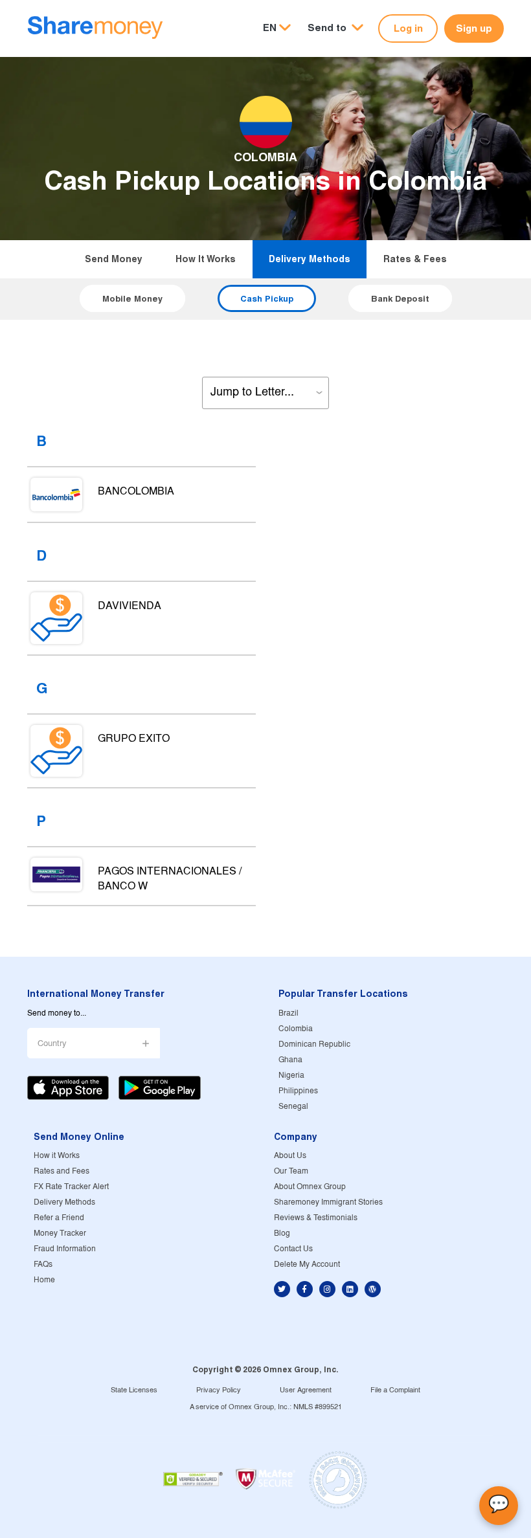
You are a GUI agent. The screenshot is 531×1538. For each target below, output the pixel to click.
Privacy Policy (218, 1390)
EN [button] (270, 27)
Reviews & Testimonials (315, 1217)
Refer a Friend (59, 1217)
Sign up (474, 28)
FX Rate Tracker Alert (71, 1186)
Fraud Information (65, 1248)
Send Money (113, 259)
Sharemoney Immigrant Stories (328, 1202)
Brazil (288, 1013)
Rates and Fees (61, 1171)
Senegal (293, 1106)
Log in (408, 28)
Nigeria (291, 1075)
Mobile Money (132, 298)
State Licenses (134, 1390)
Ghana (290, 1059)
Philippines (298, 1091)
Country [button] (52, 1043)
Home (44, 1280)
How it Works (205, 259)
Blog (282, 1233)
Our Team (291, 1171)
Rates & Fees (415, 259)
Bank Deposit (400, 298)
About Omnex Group (310, 1186)
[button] (335, 28)
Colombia (295, 1028)
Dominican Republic (314, 1044)
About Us (290, 1155)
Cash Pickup (266, 298)
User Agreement (306, 1390)
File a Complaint (395, 1390)
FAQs (43, 1264)
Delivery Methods (309, 259)
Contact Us (293, 1248)
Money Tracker (60, 1233)
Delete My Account (307, 1264)
